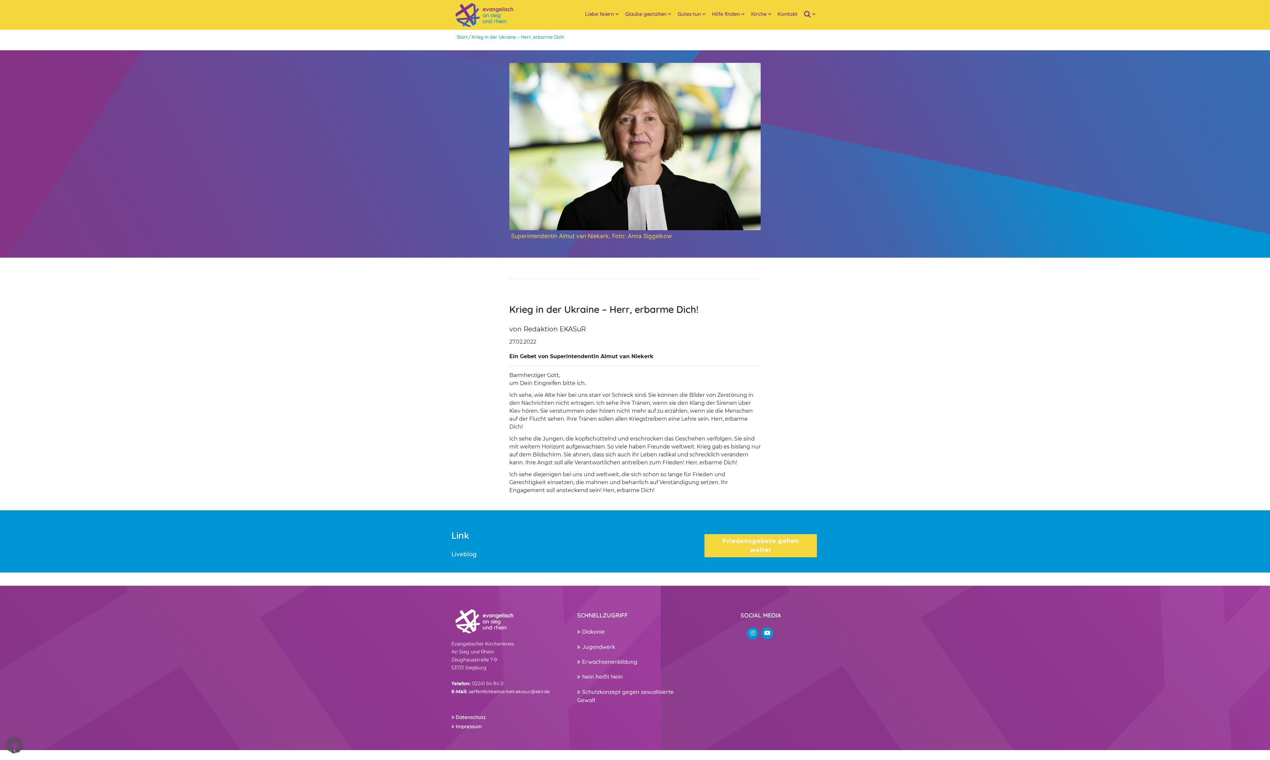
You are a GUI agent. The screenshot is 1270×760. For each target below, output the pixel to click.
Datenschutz (470, 717)
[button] (14, 745)
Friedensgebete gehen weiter (761, 545)
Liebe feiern (599, 14)
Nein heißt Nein (601, 676)
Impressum (468, 726)
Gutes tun (689, 14)
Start (462, 37)
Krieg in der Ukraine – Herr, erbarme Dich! (518, 37)
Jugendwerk (597, 646)
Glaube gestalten (645, 14)
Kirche (759, 14)
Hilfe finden (726, 14)
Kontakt (787, 14)
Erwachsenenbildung (608, 661)
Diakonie (592, 631)
